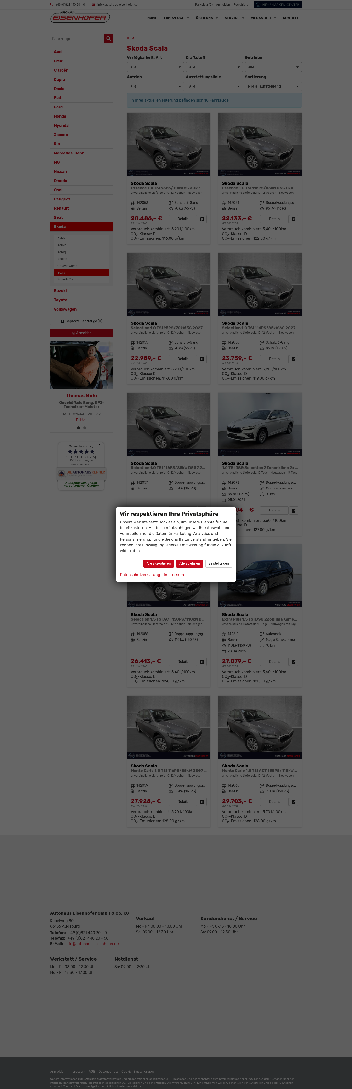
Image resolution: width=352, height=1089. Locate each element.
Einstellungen (219, 564)
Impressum (174, 575)
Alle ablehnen (189, 564)
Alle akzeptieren (159, 564)
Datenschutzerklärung (140, 575)
